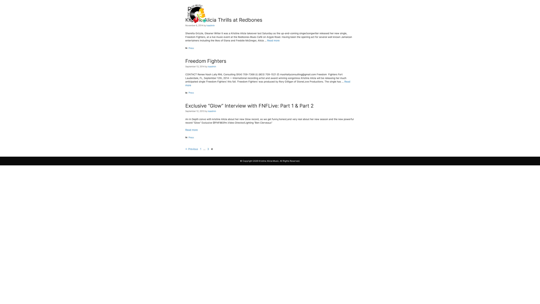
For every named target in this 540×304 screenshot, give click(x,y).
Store (315, 13)
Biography (239, 13)
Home (221, 13)
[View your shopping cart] (348, 13)
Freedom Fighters (205, 61)
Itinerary (297, 13)
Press (191, 48)
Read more (273, 40)
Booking (332, 13)
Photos (259, 13)
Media (276, 13)
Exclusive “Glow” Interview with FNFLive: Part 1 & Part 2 (249, 106)
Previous (191, 149)
